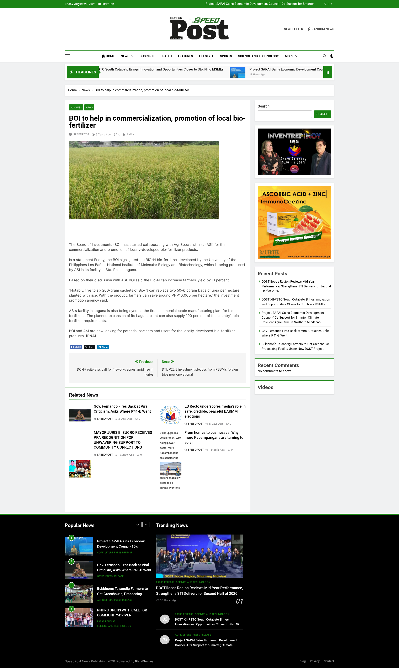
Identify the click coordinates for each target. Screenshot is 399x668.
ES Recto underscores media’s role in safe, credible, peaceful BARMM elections (215, 411)
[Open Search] (324, 56)
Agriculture (105, 552)
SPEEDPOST (81, 134)
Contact (329, 661)
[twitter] (77, 29)
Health (166, 56)
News (125, 56)
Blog (303, 661)
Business (147, 56)
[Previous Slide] (325, 4)
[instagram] (72, 29)
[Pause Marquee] (327, 72)
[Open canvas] (67, 56)
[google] (82, 29)
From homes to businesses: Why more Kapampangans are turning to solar (214, 437)
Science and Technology (258, 56)
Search (264, 106)
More (289, 56)
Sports (226, 56)
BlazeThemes (144, 661)
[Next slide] (331, 4)
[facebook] (67, 29)
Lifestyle (206, 56)
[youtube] (87, 29)
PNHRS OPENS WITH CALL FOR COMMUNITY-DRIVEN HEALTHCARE (122, 615)
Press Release (123, 552)
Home (110, 56)
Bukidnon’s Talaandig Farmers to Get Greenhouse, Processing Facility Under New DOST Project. (123, 594)
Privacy (315, 661)
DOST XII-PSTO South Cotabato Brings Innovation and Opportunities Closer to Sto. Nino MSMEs (116, 69)
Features (185, 56)
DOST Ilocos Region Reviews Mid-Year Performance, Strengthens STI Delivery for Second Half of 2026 (296, 286)
